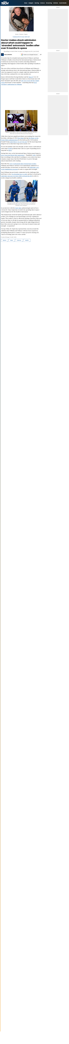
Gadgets (31, 3)
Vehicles (55, 3)
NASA (34, 155)
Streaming (49, 3)
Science (42, 3)
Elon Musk (21, 138)
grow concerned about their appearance (13, 155)
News (25, 3)
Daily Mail (18, 208)
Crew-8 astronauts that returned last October (22, 163)
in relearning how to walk (19, 174)
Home (16, 34)
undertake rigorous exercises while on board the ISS (16, 176)
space (10, 150)
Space (25, 34)
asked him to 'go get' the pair (18, 142)
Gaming (37, 3)
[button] (41, 54)
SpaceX (31, 77)
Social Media (62, 3)
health (10, 148)
